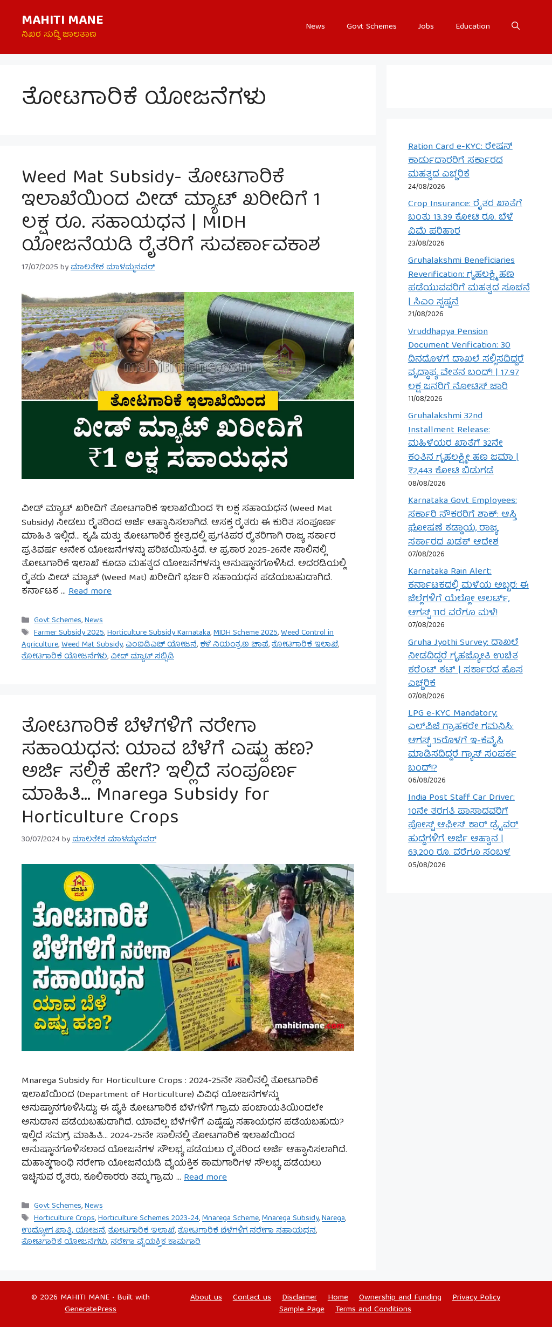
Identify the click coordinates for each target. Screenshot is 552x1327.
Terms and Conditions (373, 1310)
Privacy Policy (476, 1298)
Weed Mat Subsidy (91, 645)
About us (206, 1298)
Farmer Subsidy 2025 (69, 633)
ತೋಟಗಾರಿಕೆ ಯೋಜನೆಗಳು (64, 657)
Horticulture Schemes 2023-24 (148, 1219)
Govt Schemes (372, 27)
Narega (333, 1219)
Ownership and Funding (400, 1298)
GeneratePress (90, 1310)
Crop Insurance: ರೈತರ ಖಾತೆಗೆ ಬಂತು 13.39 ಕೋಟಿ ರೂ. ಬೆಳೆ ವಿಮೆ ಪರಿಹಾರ (465, 218)
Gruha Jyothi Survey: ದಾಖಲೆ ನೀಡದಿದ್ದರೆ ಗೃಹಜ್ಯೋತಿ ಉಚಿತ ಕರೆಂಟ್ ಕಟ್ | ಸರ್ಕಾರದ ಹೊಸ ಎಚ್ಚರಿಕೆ (465, 663)
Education (473, 27)
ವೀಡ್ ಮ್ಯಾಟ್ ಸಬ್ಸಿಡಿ (142, 657)
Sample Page (302, 1310)
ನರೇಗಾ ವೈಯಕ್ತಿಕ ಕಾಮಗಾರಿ (156, 1242)
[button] (515, 27)
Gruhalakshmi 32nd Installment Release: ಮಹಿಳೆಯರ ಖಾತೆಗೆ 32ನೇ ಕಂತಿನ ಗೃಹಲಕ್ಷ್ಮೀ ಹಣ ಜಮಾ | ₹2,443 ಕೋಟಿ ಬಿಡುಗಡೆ (463, 444)
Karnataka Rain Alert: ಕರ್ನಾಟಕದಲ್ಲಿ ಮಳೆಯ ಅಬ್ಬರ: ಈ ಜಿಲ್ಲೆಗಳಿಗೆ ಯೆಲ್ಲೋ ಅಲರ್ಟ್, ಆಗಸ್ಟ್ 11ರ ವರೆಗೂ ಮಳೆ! (468, 592)
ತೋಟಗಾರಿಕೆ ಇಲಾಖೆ (305, 645)
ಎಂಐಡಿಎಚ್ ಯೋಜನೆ (161, 645)
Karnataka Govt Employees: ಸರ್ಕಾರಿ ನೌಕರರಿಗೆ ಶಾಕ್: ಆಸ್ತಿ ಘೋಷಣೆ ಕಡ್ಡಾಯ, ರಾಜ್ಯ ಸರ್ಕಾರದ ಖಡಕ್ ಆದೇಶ (462, 521)
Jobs (426, 27)
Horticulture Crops (64, 1219)
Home (338, 1298)
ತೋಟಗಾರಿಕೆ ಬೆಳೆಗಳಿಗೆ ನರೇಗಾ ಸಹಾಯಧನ (247, 1231)
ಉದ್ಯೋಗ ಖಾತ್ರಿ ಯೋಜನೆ (63, 1231)
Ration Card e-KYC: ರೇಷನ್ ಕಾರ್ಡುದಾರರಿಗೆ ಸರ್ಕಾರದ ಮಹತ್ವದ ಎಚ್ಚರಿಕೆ (460, 160)
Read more (90, 592)
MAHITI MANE (63, 21)
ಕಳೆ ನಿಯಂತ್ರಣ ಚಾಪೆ (234, 645)
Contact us (252, 1298)
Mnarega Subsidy (290, 1219)
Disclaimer (299, 1298)
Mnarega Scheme (230, 1219)
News (315, 27)
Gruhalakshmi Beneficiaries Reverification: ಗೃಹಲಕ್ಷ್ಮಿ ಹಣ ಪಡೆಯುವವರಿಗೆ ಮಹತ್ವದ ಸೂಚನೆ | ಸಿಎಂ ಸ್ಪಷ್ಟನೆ (469, 281)
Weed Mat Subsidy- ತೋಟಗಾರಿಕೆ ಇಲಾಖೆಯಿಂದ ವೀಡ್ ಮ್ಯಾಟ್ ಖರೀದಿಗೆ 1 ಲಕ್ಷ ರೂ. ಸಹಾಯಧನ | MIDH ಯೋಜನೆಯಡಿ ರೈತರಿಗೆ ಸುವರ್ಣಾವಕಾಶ (171, 212)
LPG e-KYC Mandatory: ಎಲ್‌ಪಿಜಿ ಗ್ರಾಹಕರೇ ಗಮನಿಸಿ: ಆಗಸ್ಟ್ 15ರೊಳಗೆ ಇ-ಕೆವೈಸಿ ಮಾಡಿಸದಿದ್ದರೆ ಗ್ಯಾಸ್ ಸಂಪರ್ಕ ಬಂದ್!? (462, 741)
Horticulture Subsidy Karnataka (158, 633)
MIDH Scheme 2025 (245, 633)
